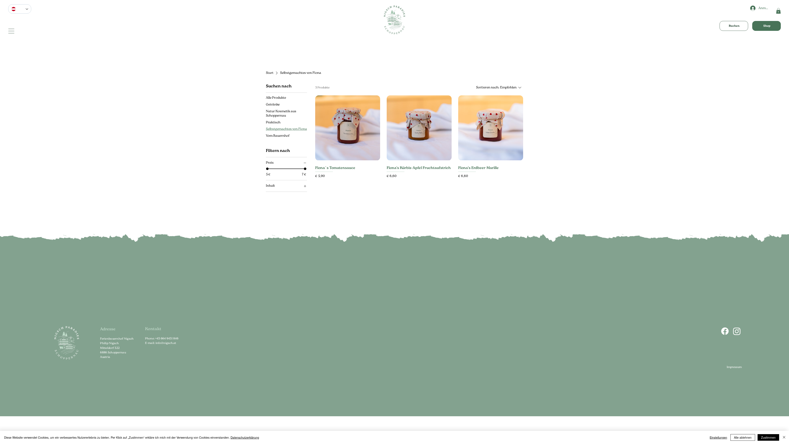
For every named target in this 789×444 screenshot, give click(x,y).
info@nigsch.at (166, 343)
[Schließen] (784, 437)
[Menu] (11, 31)
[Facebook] (725, 331)
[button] (778, 11)
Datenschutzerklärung (245, 437)
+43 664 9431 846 (166, 338)
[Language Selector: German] (19, 9)
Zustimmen (768, 437)
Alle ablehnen (743, 437)
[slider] (267, 168)
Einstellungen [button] (718, 437)
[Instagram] (737, 331)
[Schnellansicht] (347, 127)
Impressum (734, 367)
